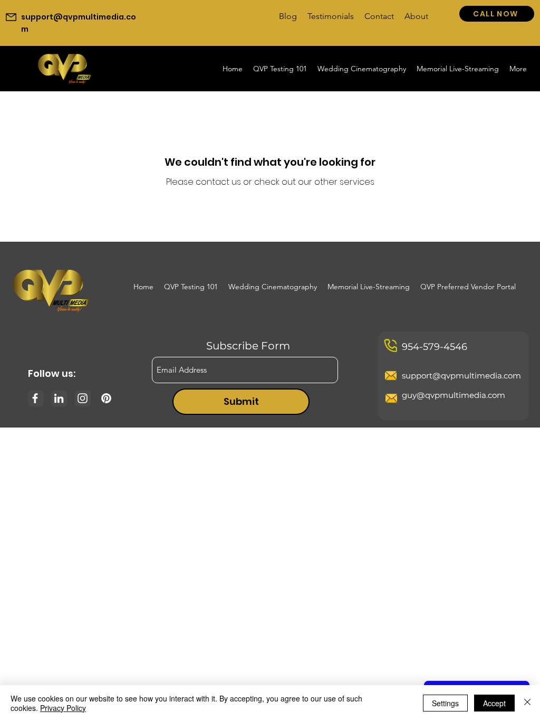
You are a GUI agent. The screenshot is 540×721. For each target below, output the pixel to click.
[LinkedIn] (58, 398)
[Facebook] (35, 398)
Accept (494, 703)
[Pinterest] (106, 398)
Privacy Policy (63, 708)
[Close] (527, 703)
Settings (445, 703)
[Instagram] (82, 398)
